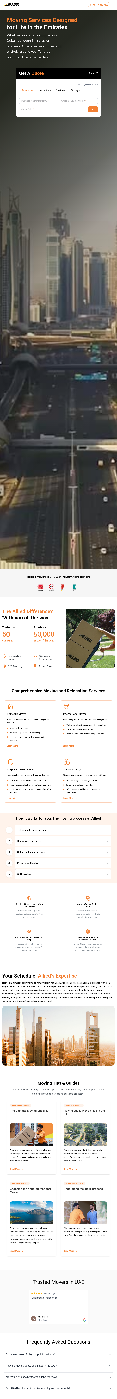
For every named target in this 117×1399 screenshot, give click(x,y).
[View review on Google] (84, 1320)
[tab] (27, 90)
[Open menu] (112, 4)
